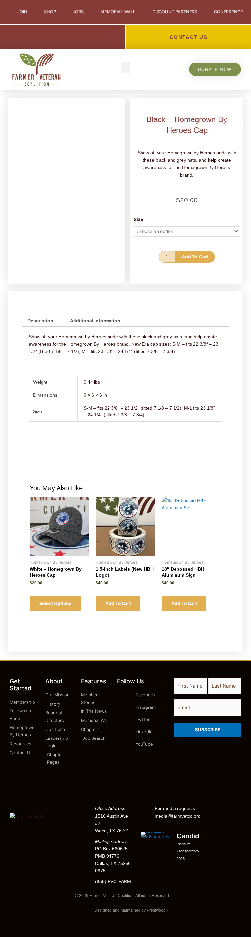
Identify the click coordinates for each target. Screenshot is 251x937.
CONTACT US (189, 37)
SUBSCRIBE (207, 729)
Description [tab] (40, 320)
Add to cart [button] (118, 603)
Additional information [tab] (95, 320)
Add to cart (195, 256)
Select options (55, 603)
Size (138, 219)
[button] (125, 67)
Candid (188, 836)
